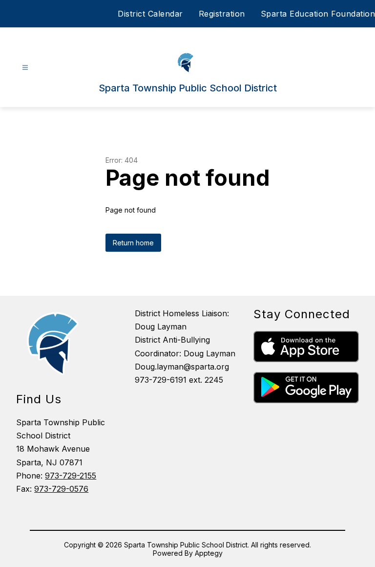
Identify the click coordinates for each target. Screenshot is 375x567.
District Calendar (150, 14)
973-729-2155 (70, 475)
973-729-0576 (61, 489)
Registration (222, 14)
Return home (133, 243)
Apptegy (209, 553)
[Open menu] (25, 67)
